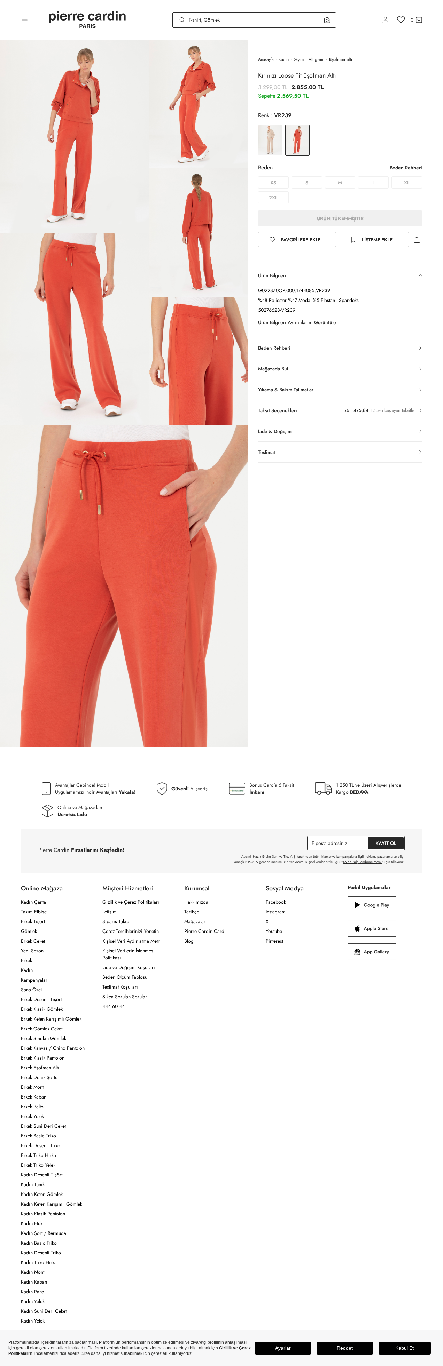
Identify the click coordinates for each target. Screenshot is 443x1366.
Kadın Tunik (33, 1184)
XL (407, 182)
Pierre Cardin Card (204, 931)
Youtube (274, 931)
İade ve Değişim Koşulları (128, 967)
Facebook (276, 901)
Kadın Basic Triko (39, 1242)
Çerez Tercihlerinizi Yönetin (130, 931)
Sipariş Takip (115, 921)
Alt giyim (316, 59)
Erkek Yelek (32, 1116)
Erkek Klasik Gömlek (42, 1009)
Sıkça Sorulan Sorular (124, 996)
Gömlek (29, 931)
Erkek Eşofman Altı (40, 1067)
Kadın (284, 59)
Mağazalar (194, 921)
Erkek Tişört (33, 921)
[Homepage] (87, 20)
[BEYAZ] (270, 140)
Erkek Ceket (33, 940)
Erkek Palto (32, 1106)
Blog (189, 940)
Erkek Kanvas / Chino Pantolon (53, 1048)
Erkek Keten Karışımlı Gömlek (51, 1018)
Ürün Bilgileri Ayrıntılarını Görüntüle (297, 322)
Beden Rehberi (406, 167)
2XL (273, 197)
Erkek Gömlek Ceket (41, 1028)
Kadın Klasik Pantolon (43, 1213)
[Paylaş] (417, 239)
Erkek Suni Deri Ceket (43, 1126)
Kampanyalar (34, 979)
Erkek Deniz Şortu (39, 1077)
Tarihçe (191, 911)
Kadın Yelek (33, 1301)
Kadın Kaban (34, 1281)
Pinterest (274, 940)
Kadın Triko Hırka (39, 1262)
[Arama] (182, 19)
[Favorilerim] (401, 19)
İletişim (109, 911)
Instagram (276, 911)
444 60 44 (113, 1006)
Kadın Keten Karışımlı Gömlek (51, 1203)
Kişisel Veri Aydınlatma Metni (132, 940)
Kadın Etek (31, 1223)
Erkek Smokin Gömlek (43, 1038)
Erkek (26, 960)
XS (273, 182)
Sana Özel (31, 989)
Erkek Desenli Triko (40, 1145)
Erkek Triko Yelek (38, 1164)
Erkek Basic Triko (38, 1135)
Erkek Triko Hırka (38, 1155)
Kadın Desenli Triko (41, 1252)
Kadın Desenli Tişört (41, 1174)
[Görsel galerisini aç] (74, 136)
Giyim (299, 59)
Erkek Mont (32, 1087)
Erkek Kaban (33, 1096)
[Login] (385, 20)
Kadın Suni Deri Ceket (44, 1311)
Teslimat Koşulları (120, 986)
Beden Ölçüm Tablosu (124, 977)
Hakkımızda (196, 901)
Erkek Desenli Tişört (41, 999)
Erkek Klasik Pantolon (42, 1057)
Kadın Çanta (33, 901)
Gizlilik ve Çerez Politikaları (130, 901)
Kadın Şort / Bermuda (43, 1233)
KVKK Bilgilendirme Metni (362, 861)
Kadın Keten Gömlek (42, 1194)
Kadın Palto (32, 1291)
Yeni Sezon (32, 950)
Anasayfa (266, 59)
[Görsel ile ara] (327, 20)
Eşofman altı (340, 59)
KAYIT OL (385, 843)
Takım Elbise (34, 911)
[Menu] (24, 20)
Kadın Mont (32, 1272)
